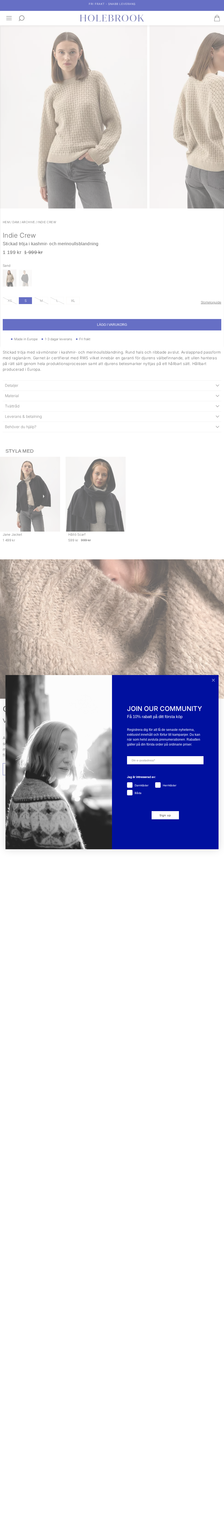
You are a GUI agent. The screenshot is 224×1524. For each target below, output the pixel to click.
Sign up (165, 815)
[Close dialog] (213, 680)
